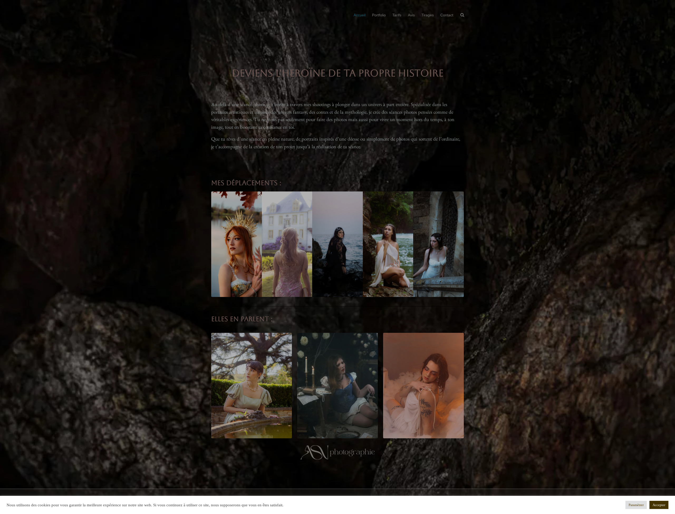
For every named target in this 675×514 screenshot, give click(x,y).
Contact (446, 15)
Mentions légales (239, 500)
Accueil (359, 15)
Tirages (427, 15)
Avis (411, 15)
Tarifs (396, 15)
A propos (264, 500)
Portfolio (379, 15)
